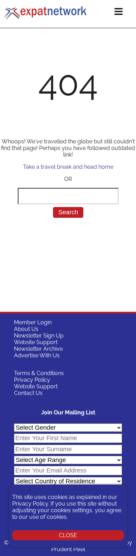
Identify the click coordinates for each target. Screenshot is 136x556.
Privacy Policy (32, 379)
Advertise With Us (37, 355)
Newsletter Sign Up (38, 335)
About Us (26, 329)
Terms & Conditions (39, 373)
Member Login (33, 322)
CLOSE (68, 535)
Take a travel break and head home (68, 167)
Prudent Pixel (68, 549)
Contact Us (28, 393)
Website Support (36, 342)
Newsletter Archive (38, 348)
